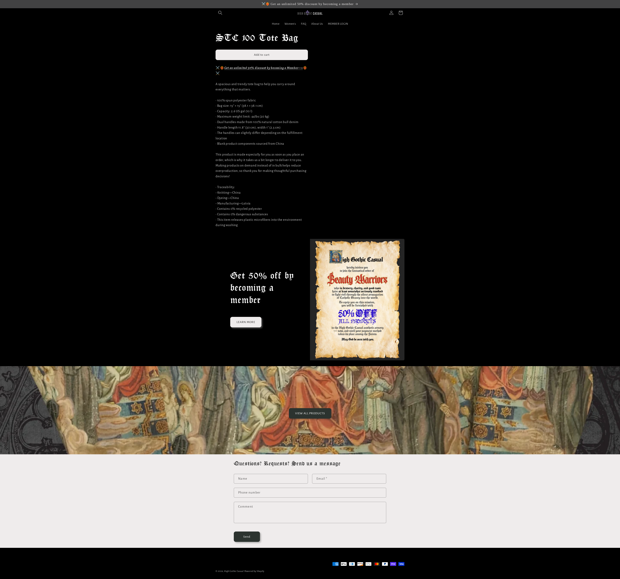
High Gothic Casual (234, 571)
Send (246, 536)
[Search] (220, 12)
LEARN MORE (246, 322)
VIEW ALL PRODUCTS (310, 413)
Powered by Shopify (254, 571)
